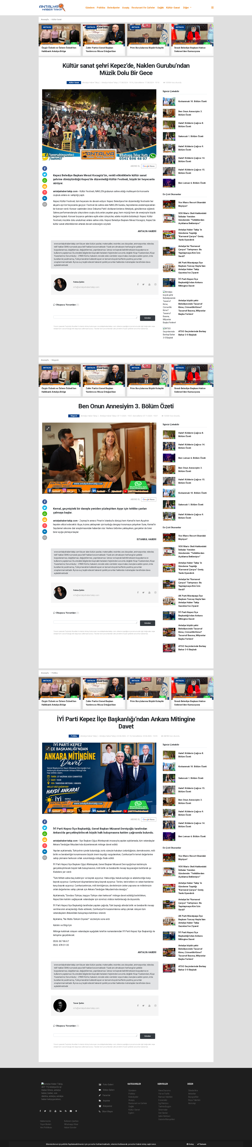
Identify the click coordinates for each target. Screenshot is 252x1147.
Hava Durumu (164, 1090)
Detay (191, 1144)
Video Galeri (108, 1090)
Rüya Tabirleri (194, 1100)
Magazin (55, 360)
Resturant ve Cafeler (143, 7)
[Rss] (67, 1111)
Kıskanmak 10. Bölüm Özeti (192, 101)
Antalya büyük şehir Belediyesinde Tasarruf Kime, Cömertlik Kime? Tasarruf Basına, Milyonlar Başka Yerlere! (192, 307)
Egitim (131, 1113)
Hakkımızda (45, 1121)
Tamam (202, 1144)
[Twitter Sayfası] (46, 1111)
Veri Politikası (46, 1127)
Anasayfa (45, 19)
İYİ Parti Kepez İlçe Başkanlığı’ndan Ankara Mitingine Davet (190, 282)
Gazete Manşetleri (166, 1119)
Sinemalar (163, 1110)
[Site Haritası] (72, 1111)
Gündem (89, 7)
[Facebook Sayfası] (41, 1111)
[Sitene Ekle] (77, 1111)
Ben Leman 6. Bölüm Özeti (192, 183)
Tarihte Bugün (164, 1106)
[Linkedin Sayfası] (62, 1111)
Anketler (192, 1094)
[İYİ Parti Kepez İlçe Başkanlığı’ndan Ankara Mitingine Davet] (99, 778)
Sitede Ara (193, 1090)
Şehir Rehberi (164, 1116)
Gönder (147, 318)
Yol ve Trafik (163, 1094)
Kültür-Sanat (173, 7)
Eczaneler (162, 1100)
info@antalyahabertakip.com (86, 287)
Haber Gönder (70, 1127)
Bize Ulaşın (107, 1111)
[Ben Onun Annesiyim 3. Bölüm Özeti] (99, 458)
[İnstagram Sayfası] (51, 1111)
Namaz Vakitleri (165, 1097)
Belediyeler (113, 7)
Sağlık (160, 7)
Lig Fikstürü (163, 1103)
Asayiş (125, 7)
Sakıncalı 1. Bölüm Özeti (190, 136)
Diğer (186, 7)
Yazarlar (106, 1095)
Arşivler (106, 1101)
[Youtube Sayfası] (57, 1111)
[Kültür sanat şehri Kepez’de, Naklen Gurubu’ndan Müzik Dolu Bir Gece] (99, 125)
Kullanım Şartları (71, 1121)
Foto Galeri (108, 1084)
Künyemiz (107, 1106)
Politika (101, 7)
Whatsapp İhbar (71, 1124)
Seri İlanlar (163, 1113)
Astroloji (192, 1103)
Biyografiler (193, 1097)
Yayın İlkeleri (45, 1124)
